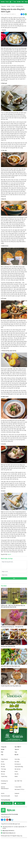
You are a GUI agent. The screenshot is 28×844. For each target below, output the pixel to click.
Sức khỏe (17, 761)
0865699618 (11, 830)
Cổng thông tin (4, 759)
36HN (19, 787)
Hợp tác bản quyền (5, 795)
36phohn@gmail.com (10, 833)
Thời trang (3, 769)
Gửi (14, 578)
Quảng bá (17, 793)
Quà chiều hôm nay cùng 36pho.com (10, 666)
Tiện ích (17, 749)
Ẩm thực (3, 764)
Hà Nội (19, 1)
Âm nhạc (3, 766)
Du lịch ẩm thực (19, 6)
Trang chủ (3, 6)
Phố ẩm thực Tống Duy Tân (8, 646)
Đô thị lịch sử (18, 764)
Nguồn (9, 554)
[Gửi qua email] (26, 14)
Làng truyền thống (19, 766)
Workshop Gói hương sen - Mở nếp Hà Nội (12, 626)
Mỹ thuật (3, 771)
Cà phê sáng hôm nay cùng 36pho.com (11, 685)
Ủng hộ (16, 795)
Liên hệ (2, 793)
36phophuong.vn (5, 788)
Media (16, 776)
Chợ (2, 754)
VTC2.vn (22, 789)
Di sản (16, 771)
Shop (26, 1)
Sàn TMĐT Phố (18, 780)
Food (7, 1)
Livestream (3, 783)
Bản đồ (16, 754)
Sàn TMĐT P (18, 746)
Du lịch (13, 6)
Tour (14, 1)
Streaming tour (4, 780)
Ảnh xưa (3, 774)
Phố (23, 1)
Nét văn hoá (17, 769)
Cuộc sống (17, 759)
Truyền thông (4, 776)
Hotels (3, 1)
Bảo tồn (16, 774)
